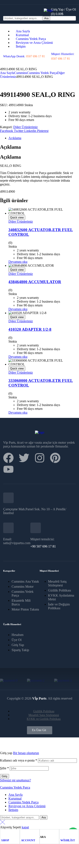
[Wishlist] (62, 833)
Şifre (4, 768)
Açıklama (14, 138)
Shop (5, 840)
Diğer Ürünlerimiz (25, 127)
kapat (25, 827)
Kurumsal (14, 798)
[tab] (43, 138)
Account (28, 840)
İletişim (13, 810)
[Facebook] (8, 458)
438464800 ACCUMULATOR (34, 282)
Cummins (20, 73)
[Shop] (3, 833)
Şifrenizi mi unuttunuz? (15, 780)
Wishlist (67, 840)
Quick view (17, 217)
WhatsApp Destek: (24, 56)
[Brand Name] (8, 680)
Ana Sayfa (7, 73)
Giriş (4, 776)
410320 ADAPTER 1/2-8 (29, 329)
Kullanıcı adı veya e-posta (18, 760)
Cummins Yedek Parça (42, 73)
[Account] (23, 833)
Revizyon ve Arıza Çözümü (27, 806)
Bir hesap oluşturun (26, 753)
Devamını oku (17, 261)
